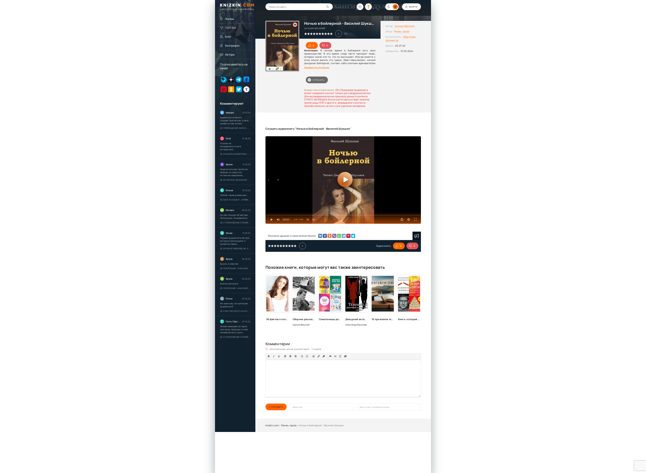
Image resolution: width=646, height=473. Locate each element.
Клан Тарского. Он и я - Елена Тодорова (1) (236, 311)
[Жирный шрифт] (268, 356)
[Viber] (334, 236)
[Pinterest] (348, 236)
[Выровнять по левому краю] (285, 356)
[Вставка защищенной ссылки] (323, 356)
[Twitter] (353, 236)
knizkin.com (272, 425)
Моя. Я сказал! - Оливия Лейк (236, 199)
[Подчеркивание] (278, 356)
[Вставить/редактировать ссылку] (318, 356)
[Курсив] (273, 356)
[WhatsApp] (339, 236)
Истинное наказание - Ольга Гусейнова (236, 179)
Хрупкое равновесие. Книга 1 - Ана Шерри (236, 248)
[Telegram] (344, 236)
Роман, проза (401, 31)
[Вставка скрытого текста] (345, 356)
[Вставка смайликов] (313, 356)
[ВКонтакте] (320, 236)
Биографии (232, 45)
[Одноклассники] (330, 236)
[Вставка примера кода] (335, 356)
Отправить (276, 407)
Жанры (229, 19)
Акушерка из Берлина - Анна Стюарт (236, 154)
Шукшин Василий (405, 26)
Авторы (230, 54)
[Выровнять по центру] (290, 356)
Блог (228, 37)
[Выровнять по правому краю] (295, 356)
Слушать (319, 80)
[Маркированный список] (301, 356)
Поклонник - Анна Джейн (236, 268)
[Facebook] (325, 236)
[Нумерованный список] (307, 356)
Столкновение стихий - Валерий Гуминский (236, 222)
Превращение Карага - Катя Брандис (236, 128)
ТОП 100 (230, 28)
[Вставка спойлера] (340, 356)
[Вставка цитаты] (330, 356)
